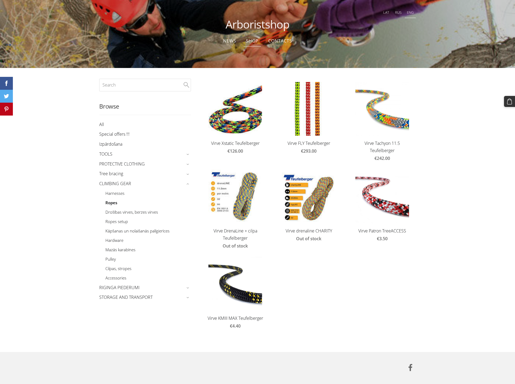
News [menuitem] (229, 41)
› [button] (188, 154)
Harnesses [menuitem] (114, 193)
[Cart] (509, 101)
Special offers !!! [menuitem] (114, 134)
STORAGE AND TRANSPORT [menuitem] (126, 297)
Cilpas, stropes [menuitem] (118, 268)
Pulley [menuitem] (110, 259)
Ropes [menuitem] (111, 202)
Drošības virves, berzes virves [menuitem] (131, 212)
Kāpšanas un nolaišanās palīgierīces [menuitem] (137, 231)
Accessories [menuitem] (115, 278)
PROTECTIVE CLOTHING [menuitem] (122, 164)
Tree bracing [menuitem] (111, 174)
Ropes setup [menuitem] (116, 221)
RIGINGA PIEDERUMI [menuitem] (119, 287)
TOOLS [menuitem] (105, 154)
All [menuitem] (101, 124)
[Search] (186, 85)
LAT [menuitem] (386, 12)
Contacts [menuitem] (280, 41)
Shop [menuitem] (252, 41)
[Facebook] (410, 367)
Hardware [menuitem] (114, 240)
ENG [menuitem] (410, 12)
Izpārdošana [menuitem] (110, 144)
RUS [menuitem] (398, 12)
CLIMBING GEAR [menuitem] (115, 183)
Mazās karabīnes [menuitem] (120, 249)
